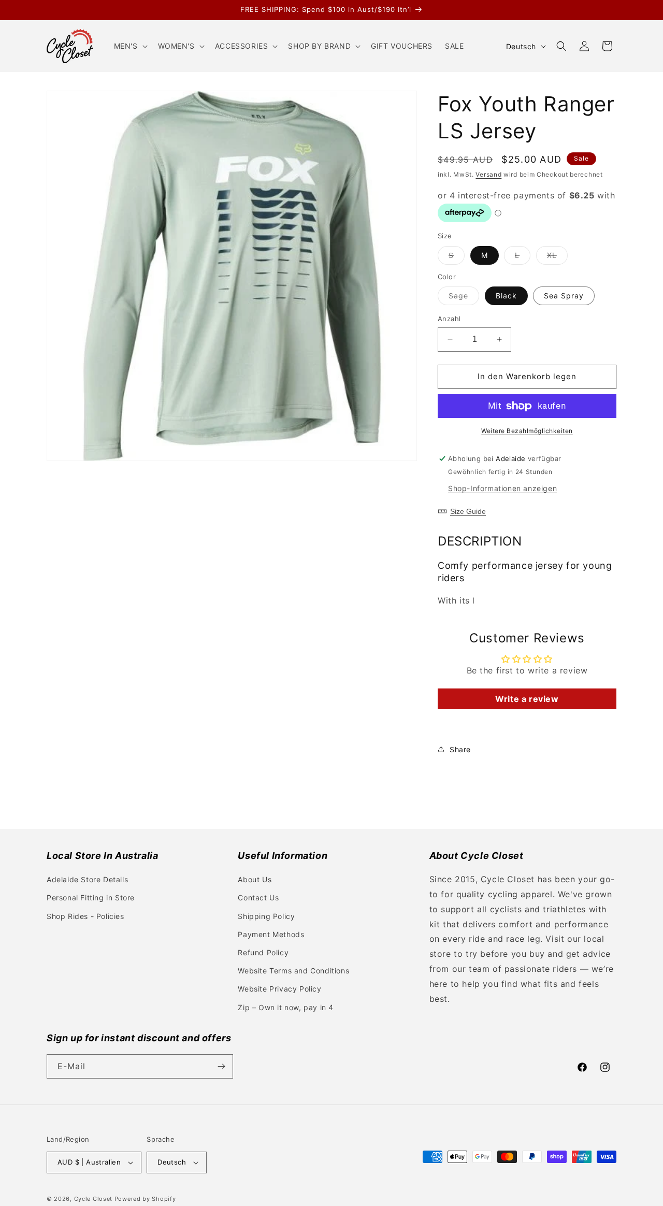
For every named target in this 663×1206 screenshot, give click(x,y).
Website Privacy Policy (279, 988)
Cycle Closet (93, 1198)
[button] (130, 46)
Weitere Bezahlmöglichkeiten (527, 431)
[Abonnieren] (221, 1066)
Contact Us (258, 897)
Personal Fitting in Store (91, 897)
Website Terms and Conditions (293, 970)
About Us (254, 879)
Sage (464, 298)
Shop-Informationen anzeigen (502, 488)
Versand (488, 174)
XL (557, 257)
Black (506, 295)
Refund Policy (263, 952)
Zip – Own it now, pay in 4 (286, 1007)
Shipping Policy (266, 916)
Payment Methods (271, 934)
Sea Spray (564, 295)
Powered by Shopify (145, 1198)
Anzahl (449, 318)
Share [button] (460, 749)
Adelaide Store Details (87, 879)
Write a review (526, 699)
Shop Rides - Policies (85, 916)
